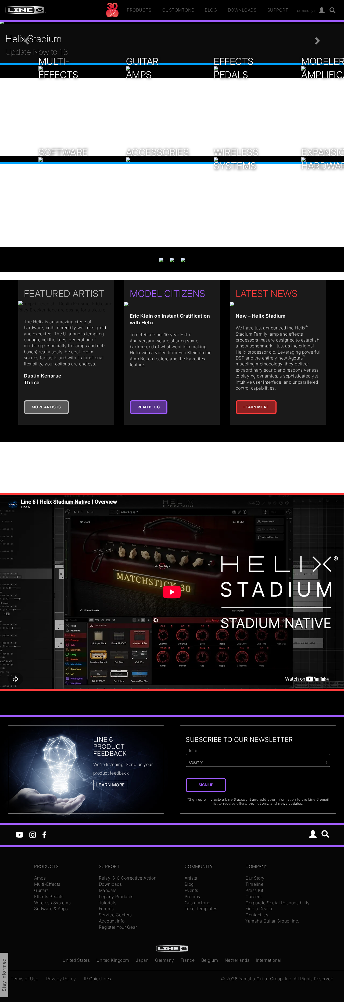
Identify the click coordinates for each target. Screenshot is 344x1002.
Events (191, 890)
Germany (164, 960)
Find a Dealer (259, 908)
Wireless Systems (52, 902)
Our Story (255, 878)
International (269, 960)
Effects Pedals (48, 896)
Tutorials (108, 902)
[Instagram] (32, 834)
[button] (26, 39)
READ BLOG (149, 407)
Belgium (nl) (307, 11)
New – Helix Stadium (261, 316)
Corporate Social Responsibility (277, 902)
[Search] (332, 10)
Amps (40, 878)
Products (139, 10)
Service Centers (115, 914)
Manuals (108, 890)
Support (277, 10)
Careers (253, 896)
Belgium (209, 960)
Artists (191, 878)
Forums (106, 908)
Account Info (112, 921)
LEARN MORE (256, 407)
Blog (211, 10)
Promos (192, 896)
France (188, 960)
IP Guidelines (97, 978)
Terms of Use (24, 978)
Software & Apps (51, 908)
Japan (142, 960)
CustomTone (178, 10)
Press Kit (254, 890)
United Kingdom (112, 960)
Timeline (254, 884)
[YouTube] (19, 834)
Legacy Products (116, 896)
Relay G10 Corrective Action (128, 878)
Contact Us (256, 914)
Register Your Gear (118, 927)
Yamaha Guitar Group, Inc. (272, 921)
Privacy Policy (61, 978)
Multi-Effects (47, 884)
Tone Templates (201, 908)
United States (76, 960)
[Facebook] (44, 834)
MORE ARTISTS (46, 407)
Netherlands (237, 960)
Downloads (242, 10)
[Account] (322, 10)
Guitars (41, 890)
